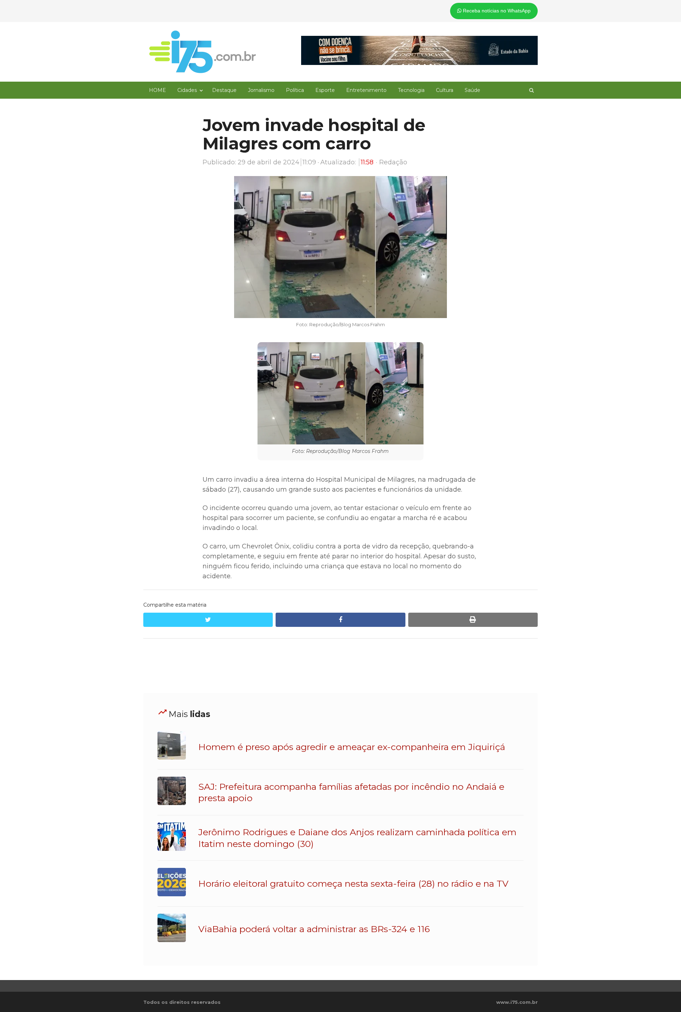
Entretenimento (366, 90)
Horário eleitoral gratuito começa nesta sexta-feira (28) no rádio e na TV (353, 883)
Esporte (325, 90)
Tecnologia (411, 90)
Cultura (444, 90)
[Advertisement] (340, 666)
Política (295, 90)
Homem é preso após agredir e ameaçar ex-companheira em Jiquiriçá (351, 747)
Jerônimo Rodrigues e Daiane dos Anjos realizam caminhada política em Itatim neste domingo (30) (357, 838)
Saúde (472, 90)
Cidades (187, 90)
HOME (157, 90)
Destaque (224, 90)
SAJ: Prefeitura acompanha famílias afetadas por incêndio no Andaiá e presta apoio (351, 792)
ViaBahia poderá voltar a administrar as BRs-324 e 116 (314, 929)
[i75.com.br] (202, 52)
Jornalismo (261, 90)
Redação (393, 162)
